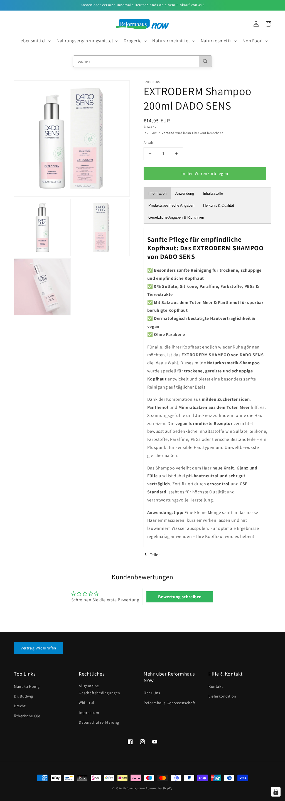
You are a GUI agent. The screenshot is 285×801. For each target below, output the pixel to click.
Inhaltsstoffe (213, 193)
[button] (34, 40)
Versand (168, 133)
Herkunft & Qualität (218, 205)
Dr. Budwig (23, 696)
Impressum (89, 712)
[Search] (205, 61)
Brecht (20, 705)
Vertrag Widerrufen (38, 648)
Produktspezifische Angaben (171, 205)
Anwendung (184, 193)
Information (157, 193)
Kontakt (215, 686)
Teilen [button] (155, 554)
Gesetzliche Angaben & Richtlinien (176, 217)
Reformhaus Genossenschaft (169, 702)
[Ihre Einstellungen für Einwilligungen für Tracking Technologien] (276, 792)
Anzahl (149, 142)
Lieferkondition (222, 696)
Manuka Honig (27, 686)
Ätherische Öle (27, 715)
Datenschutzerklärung (99, 722)
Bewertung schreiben (180, 597)
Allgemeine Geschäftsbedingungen (99, 689)
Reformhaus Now (134, 788)
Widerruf (86, 702)
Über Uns (152, 692)
